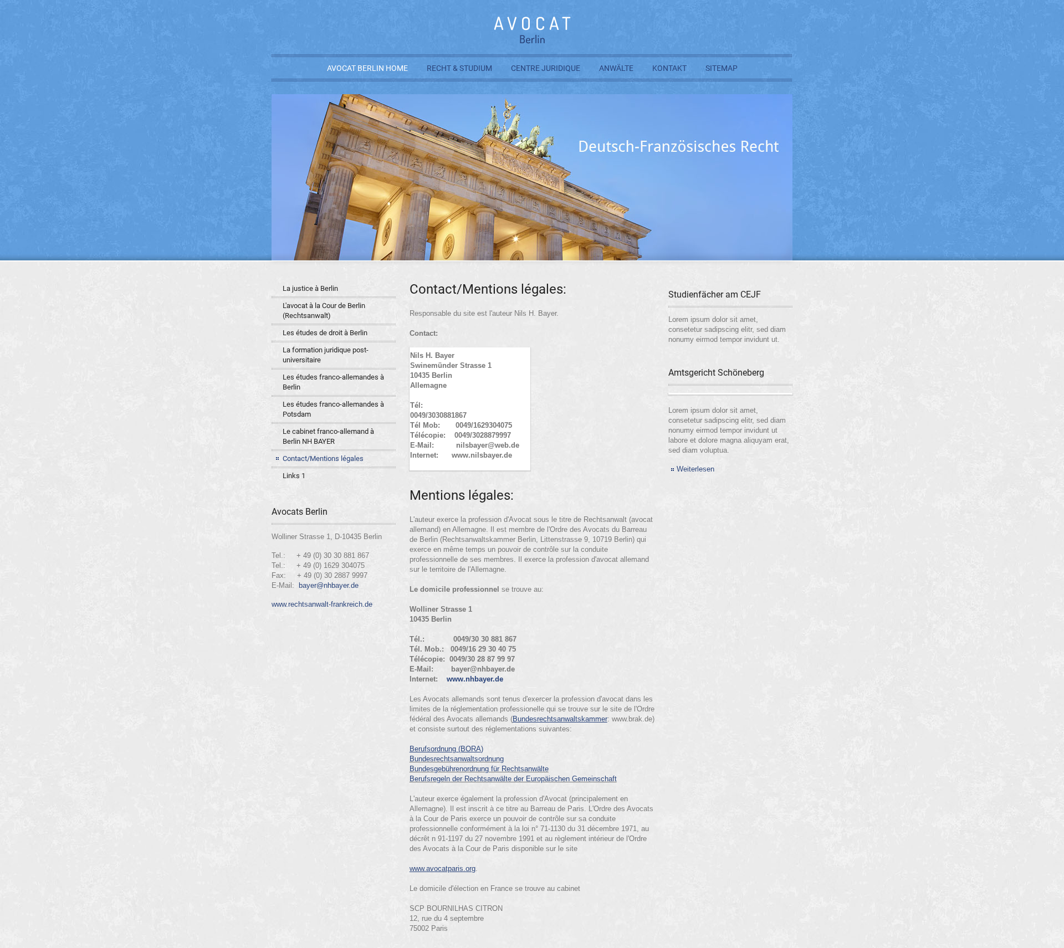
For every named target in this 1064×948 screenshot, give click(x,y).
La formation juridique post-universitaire (326, 355)
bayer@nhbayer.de (329, 585)
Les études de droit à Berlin (325, 333)
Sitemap (721, 68)
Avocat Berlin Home (367, 68)
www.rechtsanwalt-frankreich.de (322, 604)
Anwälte (616, 68)
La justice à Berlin (310, 288)
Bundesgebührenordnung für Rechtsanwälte (479, 769)
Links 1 (294, 476)
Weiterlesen (695, 469)
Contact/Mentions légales (323, 458)
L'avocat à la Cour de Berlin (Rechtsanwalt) (324, 310)
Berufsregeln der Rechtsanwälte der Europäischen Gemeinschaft (513, 779)
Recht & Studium (459, 68)
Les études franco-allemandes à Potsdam (333, 409)
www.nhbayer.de (475, 679)
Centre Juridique (545, 68)
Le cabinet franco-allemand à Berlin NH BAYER (328, 436)
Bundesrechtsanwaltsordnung (457, 759)
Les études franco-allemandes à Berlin (333, 382)
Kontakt (669, 68)
